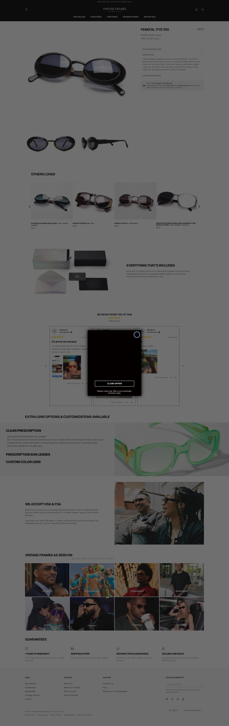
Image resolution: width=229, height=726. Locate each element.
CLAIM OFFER (115, 383)
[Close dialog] (137, 334)
